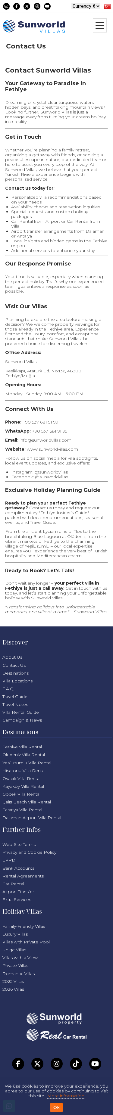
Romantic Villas (18, 973)
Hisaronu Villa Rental (24, 770)
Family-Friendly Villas (23, 926)
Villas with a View (20, 957)
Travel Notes (15, 704)
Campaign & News (22, 720)
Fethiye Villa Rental (22, 747)
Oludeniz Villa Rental (23, 754)
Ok (56, 1107)
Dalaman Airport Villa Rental (31, 817)
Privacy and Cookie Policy (29, 852)
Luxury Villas (15, 934)
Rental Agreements (23, 876)
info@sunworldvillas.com (45, 440)
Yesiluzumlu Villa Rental (26, 763)
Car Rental (13, 884)
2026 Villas (13, 989)
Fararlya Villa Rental (22, 809)
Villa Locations (17, 681)
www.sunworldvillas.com (52, 449)
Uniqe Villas (14, 949)
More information (65, 1095)
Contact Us (14, 665)
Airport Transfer (18, 891)
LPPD (8, 860)
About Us (12, 657)
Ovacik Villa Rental (21, 778)
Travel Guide (14, 696)
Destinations (15, 673)
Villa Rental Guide (20, 712)
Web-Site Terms (19, 844)
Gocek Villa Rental (21, 794)
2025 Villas (13, 981)
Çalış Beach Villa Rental (26, 802)
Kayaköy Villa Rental (23, 786)
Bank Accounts (18, 868)
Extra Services (16, 899)
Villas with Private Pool (26, 942)
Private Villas (15, 965)
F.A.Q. (8, 688)
